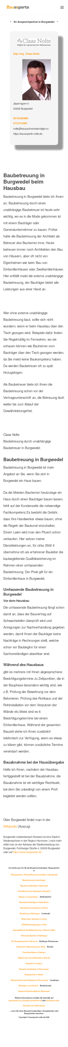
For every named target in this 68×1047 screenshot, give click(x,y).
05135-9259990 (20, 118)
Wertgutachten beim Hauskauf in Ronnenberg (29, 980)
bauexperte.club (52, 1000)
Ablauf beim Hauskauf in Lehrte (34, 919)
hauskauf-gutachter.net (32, 1000)
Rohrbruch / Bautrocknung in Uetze (31, 946)
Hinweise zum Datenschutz (34, 1005)
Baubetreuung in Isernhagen (34, 880)
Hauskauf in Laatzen (34, 963)
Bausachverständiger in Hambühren (34, 902)
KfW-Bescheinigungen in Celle (34, 924)
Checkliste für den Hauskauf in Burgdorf (34, 891)
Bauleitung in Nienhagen (30, 913)
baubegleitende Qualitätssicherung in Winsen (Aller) (34, 930)
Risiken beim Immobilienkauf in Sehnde (34, 957)
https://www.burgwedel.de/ (27, 852)
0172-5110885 (20, 123)
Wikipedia (10, 826)
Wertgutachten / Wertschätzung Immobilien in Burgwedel (34, 874)
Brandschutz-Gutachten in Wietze (34, 907)
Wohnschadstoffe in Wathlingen (34, 935)
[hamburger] (62, 7)
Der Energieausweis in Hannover (24, 941)
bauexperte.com (15, 1000)
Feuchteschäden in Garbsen (33, 952)
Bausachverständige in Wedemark (34, 885)
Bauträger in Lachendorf (28, 985)
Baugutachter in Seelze (34, 974)
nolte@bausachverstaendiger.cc (31, 128)
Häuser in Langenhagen (28, 896)
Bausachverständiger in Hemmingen (34, 969)
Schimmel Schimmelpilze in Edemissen (34, 991)
